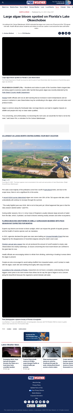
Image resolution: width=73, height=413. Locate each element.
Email (66, 33)
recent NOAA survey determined (15, 197)
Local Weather (50, 7)
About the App (37, 382)
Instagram (32, 402)
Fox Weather (36, 2)
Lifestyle (63, 7)
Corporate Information (36, 395)
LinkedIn (40, 402)
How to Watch (24, 7)
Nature (15, 329)
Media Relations (36, 393)
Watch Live (5, 7)
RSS (47, 402)
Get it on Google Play (41, 405)
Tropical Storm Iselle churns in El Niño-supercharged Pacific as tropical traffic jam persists (31, 363)
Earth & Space (24, 12)
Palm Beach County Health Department (15, 92)
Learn (42, 7)
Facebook (59, 33)
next (66, 159)
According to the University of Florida (15, 270)
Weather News (14, 7)
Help (36, 398)
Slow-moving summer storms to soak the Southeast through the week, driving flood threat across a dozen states (51, 363)
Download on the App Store (31, 405)
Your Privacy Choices (38, 390)
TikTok (44, 402)
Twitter (63, 33)
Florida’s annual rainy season (12, 244)
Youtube (36, 402)
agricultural (48, 190)
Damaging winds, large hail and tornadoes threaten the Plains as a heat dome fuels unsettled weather (10, 363)
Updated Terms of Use (36, 387)
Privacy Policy (37, 385)
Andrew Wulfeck (9, 33)
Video (68, 7)
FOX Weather (26, 33)
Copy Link (69, 33)
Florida (4, 98)
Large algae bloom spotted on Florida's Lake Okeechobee (21, 77)
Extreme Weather (34, 7)
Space (57, 7)
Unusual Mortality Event (54, 236)
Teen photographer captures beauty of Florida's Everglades (21, 319)
